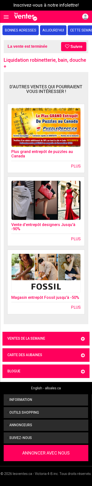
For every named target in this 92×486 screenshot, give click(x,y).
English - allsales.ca (46, 388)
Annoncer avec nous (46, 453)
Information (20, 400)
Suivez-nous (20, 438)
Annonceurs (20, 425)
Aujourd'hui (53, 30)
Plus (76, 166)
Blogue (13, 371)
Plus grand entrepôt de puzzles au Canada (42, 153)
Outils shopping (24, 412)
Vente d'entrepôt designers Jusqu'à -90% (43, 226)
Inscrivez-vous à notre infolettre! (46, 5)
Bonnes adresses (20, 30)
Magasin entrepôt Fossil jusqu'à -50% (45, 297)
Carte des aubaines (24, 355)
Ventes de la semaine (26, 338)
